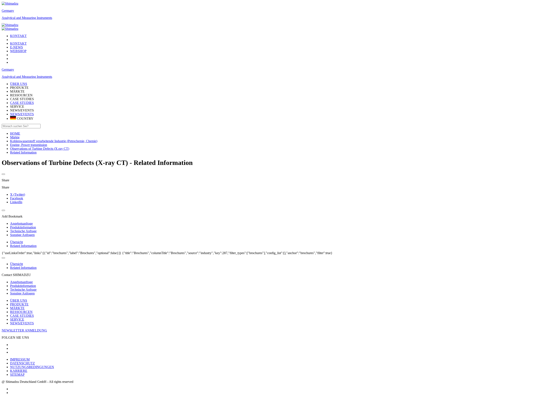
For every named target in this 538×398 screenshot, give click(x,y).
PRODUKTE (19, 304)
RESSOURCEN (21, 312)
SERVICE (17, 319)
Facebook (16, 198)
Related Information (23, 246)
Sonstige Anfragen (22, 293)
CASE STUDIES (22, 103)
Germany (8, 10)
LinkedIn (16, 202)
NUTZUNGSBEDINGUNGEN (32, 367)
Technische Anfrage (23, 289)
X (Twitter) (17, 194)
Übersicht (16, 242)
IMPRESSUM (20, 359)
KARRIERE (18, 371)
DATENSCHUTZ (22, 363)
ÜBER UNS (18, 300)
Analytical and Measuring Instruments (27, 18)
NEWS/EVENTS (22, 114)
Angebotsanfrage (21, 282)
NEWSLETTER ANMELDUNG (24, 330)
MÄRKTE (17, 308)
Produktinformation (23, 286)
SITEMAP (17, 374)
